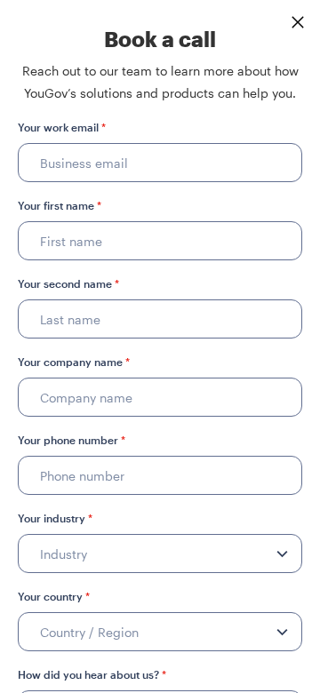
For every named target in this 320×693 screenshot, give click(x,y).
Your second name (68, 283)
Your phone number (71, 440)
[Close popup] (298, 22)
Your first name (59, 205)
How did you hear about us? (92, 674)
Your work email (62, 127)
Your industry (55, 518)
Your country (54, 596)
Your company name (74, 361)
